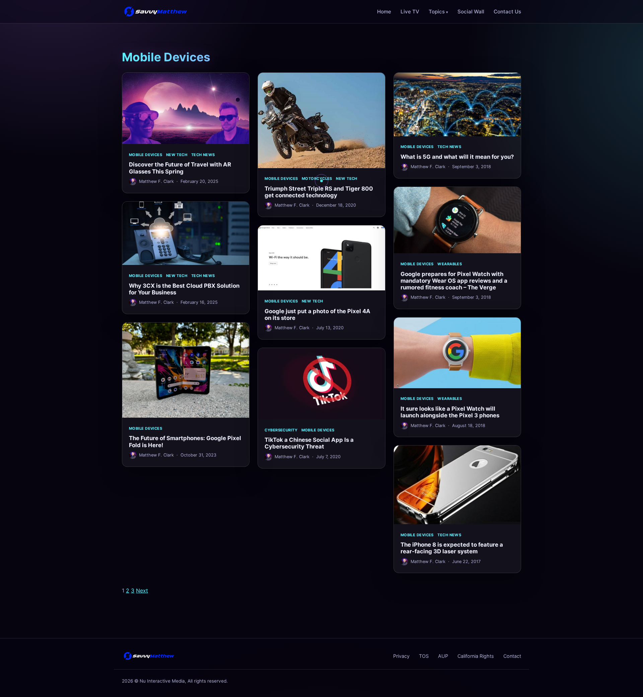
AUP (443, 656)
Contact (512, 656)
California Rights (475, 656)
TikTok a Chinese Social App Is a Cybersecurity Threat (309, 443)
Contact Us (507, 11)
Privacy (401, 656)
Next (142, 590)
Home (384, 11)
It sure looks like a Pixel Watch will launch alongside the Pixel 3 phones (450, 412)
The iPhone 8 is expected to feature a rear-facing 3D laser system (452, 548)
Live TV (410, 11)
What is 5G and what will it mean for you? (457, 156)
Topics (437, 11)
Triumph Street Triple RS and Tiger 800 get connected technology (319, 192)
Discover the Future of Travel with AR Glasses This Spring (180, 168)
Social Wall (470, 11)
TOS (424, 656)
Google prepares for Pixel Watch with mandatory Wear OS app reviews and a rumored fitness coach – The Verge (454, 281)
